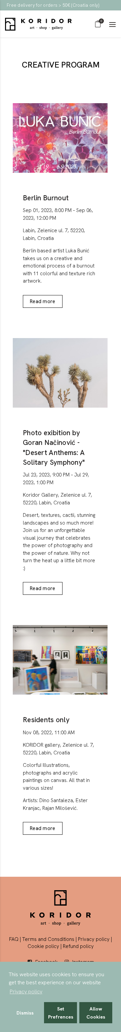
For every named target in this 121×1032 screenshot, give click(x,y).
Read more (42, 301)
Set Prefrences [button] (60, 1013)
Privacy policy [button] (26, 991)
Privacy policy (94, 939)
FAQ (13, 939)
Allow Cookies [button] (95, 1013)
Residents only (46, 719)
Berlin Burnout (46, 197)
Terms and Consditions (48, 939)
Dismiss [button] (25, 1013)
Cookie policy (43, 946)
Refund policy (78, 946)
